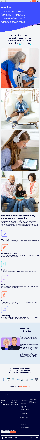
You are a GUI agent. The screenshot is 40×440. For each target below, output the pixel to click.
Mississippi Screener (14, 402)
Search (13, 432)
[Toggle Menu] (37, 1)
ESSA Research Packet (14, 404)
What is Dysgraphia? (24, 413)
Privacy (16, 437)
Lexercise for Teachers (14, 400)
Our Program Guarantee (5, 404)
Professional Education (32, 399)
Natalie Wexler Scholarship (25, 427)
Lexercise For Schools (14, 398)
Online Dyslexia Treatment (25, 409)
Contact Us (3, 400)
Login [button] (34, 1)
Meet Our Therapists (4, 406)
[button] (31, 1)
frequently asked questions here (24, 386)
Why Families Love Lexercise (24, 417)
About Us (2, 398)
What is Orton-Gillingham (24, 415)
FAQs (2, 402)
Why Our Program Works (23, 419)
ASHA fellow (26, 336)
